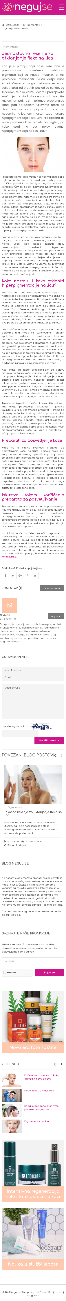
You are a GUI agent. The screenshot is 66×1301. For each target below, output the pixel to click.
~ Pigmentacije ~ (11, 46)
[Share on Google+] (20, 575)
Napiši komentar (52, 588)
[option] (33, 1080)
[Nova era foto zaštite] (33, 1022)
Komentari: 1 (34, 25)
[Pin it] (27, 575)
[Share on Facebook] (5, 575)
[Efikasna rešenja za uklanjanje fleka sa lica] (33, 784)
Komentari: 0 (34, 841)
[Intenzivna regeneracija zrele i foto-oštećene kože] (33, 1171)
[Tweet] (12, 575)
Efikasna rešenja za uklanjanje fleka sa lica (33, 814)
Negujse (15, 1292)
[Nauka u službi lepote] (33, 1238)
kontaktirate (9, 556)
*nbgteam (33, 1295)
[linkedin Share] (34, 575)
